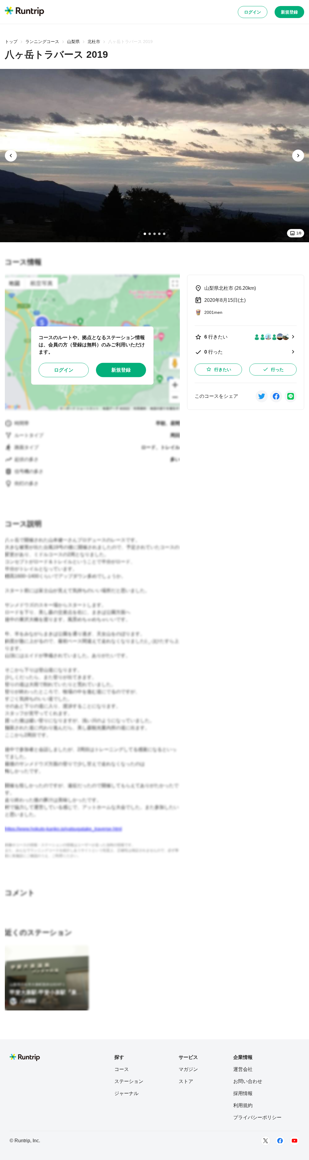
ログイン (252, 12)
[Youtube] (294, 1141)
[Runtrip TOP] (24, 12)
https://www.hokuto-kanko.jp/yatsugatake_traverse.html (63, 828)
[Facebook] (280, 1141)
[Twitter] (265, 1141)
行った (277, 369)
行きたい (222, 369)
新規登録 (289, 12)
